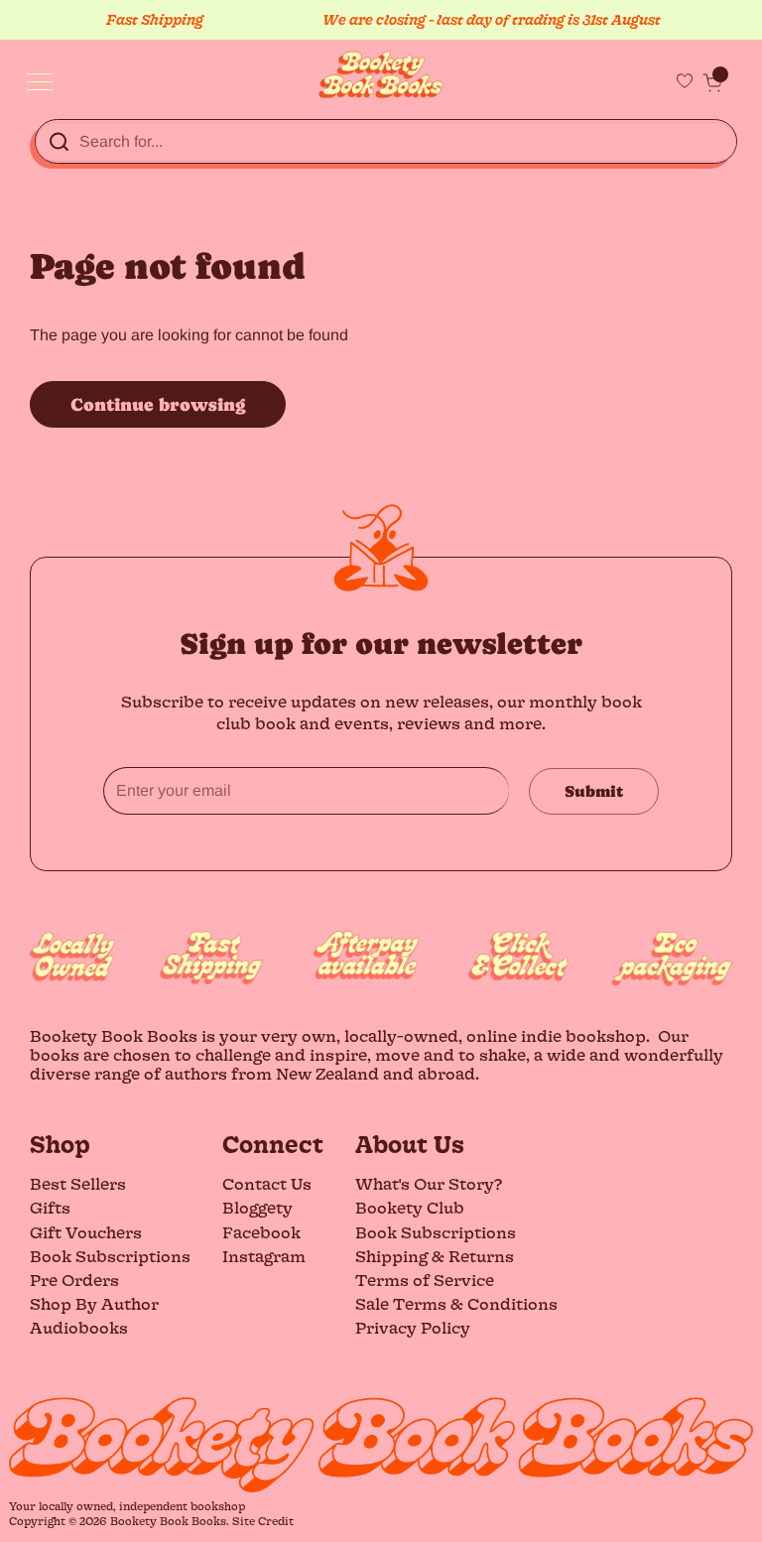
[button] (712, 82)
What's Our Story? (428, 1183)
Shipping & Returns (434, 1255)
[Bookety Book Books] (381, 75)
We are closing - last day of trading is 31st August (484, 19)
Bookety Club (409, 1207)
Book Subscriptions (110, 1255)
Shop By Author (94, 1303)
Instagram (264, 1255)
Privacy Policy (412, 1327)
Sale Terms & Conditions (456, 1303)
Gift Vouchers (86, 1231)
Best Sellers (78, 1183)
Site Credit (263, 1520)
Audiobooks (79, 1327)
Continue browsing (157, 404)
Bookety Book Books (168, 1520)
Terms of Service (424, 1279)
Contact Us (267, 1183)
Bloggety (257, 1207)
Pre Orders (74, 1279)
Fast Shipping (146, 19)
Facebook (261, 1231)
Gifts (50, 1207)
